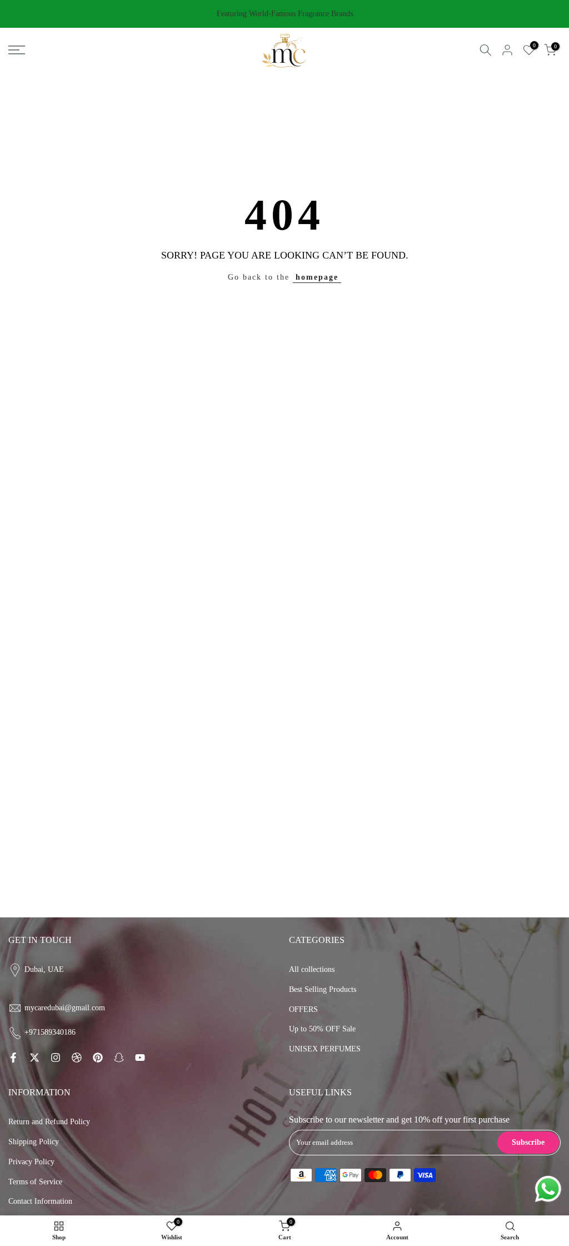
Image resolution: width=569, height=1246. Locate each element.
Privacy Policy (31, 1162)
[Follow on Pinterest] (98, 1057)
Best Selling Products (322, 989)
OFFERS (303, 1009)
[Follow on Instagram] (56, 1057)
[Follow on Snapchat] (119, 1057)
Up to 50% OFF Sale (322, 1029)
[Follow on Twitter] (34, 1057)
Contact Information (40, 1201)
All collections (312, 969)
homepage (317, 277)
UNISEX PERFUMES (325, 1049)
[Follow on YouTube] (140, 1057)
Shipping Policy (33, 1142)
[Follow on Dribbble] (77, 1057)
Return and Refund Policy (49, 1122)
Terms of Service (35, 1182)
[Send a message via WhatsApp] (548, 1189)
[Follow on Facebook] (13, 1057)
